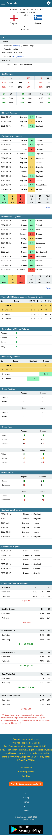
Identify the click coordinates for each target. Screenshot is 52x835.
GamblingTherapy (26, 772)
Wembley (16, 46)
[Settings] (49, 3)
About (26, 806)
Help (26, 793)
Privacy (26, 798)
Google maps (18, 56)
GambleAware (26, 767)
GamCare (26, 776)
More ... (48, 207)
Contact (26, 811)
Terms (26, 802)
